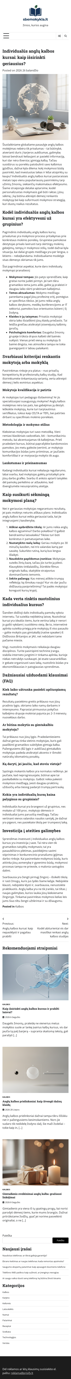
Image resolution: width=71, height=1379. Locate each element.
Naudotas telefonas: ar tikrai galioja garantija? (24, 1255)
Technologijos (9, 1337)
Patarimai (7, 1320)
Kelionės (6, 1303)
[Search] (65, 36)
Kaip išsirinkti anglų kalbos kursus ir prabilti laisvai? (30, 1010)
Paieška (7, 1235)
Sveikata (6, 1331)
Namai (5, 1314)
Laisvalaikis (7, 1309)
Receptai (6, 1326)
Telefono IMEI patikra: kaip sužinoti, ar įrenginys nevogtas (30, 1272)
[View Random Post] (59, 36)
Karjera (5, 1297)
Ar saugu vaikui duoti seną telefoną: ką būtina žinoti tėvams (31, 1278)
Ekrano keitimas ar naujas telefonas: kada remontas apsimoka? (33, 1261)
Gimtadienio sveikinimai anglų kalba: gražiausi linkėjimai (32, 1195)
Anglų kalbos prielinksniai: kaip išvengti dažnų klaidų (32, 1103)
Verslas (5, 1343)
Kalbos (19, 906)
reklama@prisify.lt (22, 1373)
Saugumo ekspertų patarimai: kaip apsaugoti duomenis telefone (33, 1266)
